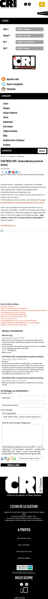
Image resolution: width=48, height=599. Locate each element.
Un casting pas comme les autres (13, 313)
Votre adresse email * (10, 405)
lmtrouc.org (8, 225)
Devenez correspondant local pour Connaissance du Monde (23, 310)
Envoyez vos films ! (8, 306)
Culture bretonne (10, 131)
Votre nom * (6, 398)
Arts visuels (8, 126)
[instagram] (29, 4)
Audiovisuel (8, 122)
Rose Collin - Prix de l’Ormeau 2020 (14, 317)
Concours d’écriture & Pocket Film (13, 315)
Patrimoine (11, 89)
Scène (5, 117)
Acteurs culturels (10, 112)
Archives (6, 144)
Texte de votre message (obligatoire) (16, 423)
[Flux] (3, 173)
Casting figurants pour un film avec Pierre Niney (19, 321)
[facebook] (25, 4)
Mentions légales (24, 558)
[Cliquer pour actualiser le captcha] (9, 458)
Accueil (3, 156)
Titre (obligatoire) (9, 413)
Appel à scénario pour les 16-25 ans (14, 308)
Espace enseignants (15, 84)
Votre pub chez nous (24, 552)
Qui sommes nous (24, 538)
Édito (5, 135)
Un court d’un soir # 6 (9, 319)
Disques (6, 108)
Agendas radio (13, 79)
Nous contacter (24, 545)
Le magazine (11, 156)
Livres (5, 103)
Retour (42, 151)
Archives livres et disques (13, 140)
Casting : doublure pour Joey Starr (14, 325)
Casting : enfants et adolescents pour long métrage (20, 323)
